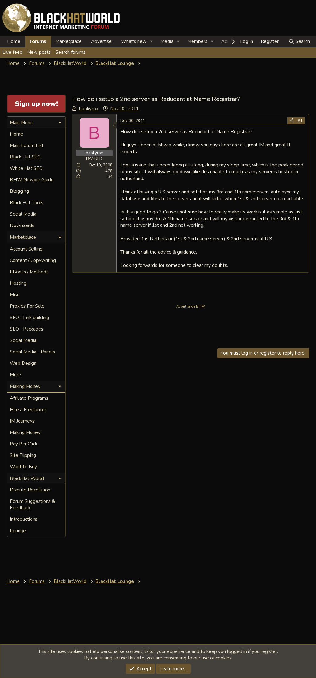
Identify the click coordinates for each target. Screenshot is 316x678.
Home (13, 41)
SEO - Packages (26, 329)
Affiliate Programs (29, 398)
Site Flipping (23, 455)
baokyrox (88, 109)
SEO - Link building (29, 317)
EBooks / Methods (29, 272)
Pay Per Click (23, 444)
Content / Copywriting (33, 260)
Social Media (23, 214)
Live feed (12, 52)
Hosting (18, 283)
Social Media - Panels (32, 352)
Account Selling (26, 249)
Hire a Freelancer (28, 409)
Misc (14, 295)
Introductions (23, 519)
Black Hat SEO (25, 157)
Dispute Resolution (30, 490)
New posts (39, 52)
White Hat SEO (26, 168)
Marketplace (69, 41)
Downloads (22, 225)
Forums (38, 41)
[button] (151, 41)
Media (166, 41)
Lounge (18, 531)
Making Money (25, 432)
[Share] (291, 120)
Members (197, 41)
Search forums (70, 52)
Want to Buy (23, 467)
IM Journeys (22, 421)
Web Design (23, 363)
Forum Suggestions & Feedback (32, 504)
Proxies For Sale (27, 306)
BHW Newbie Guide (32, 180)
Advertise (101, 41)
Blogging (19, 191)
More (15, 375)
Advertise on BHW (190, 306)
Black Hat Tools (26, 203)
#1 (300, 121)
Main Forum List (27, 145)
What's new (134, 41)
